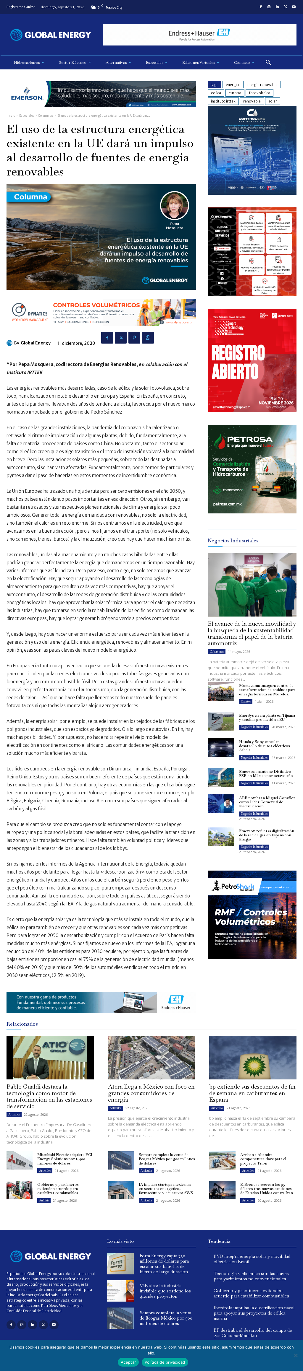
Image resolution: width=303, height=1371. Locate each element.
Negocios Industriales (254, 727)
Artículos (14, 1114)
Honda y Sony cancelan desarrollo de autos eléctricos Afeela (264, 746)
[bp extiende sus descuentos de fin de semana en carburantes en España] (252, 1057)
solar (272, 101)
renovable (252, 101)
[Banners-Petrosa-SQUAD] (252, 512)
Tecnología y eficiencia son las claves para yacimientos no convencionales (251, 1276)
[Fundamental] (199, 35)
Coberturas (216, 651)
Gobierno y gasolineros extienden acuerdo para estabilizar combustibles (58, 1189)
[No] (296, 1355)
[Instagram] (269, 7)
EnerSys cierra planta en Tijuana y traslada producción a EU (267, 717)
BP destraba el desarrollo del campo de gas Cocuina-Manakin (253, 1332)
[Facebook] (260, 7)
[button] (268, 62)
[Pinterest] (134, 338)
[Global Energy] (10, 343)
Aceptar (128, 1362)
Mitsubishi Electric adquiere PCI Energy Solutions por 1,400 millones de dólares (64, 1159)
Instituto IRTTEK (223, 101)
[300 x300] (252, 294)
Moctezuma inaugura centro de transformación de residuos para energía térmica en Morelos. (267, 690)
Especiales (26, 116)
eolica (216, 93)
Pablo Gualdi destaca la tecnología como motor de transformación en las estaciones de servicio (49, 1096)
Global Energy (36, 343)
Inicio (11, 116)
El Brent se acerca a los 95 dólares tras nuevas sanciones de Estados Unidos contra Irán (266, 1189)
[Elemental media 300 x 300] (252, 410)
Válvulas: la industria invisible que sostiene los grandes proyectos (165, 1291)
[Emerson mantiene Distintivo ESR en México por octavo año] (221, 777)
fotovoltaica (259, 93)
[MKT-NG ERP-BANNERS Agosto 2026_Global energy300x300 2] (252, 193)
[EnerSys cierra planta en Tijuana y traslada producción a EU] (221, 721)
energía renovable (262, 84)
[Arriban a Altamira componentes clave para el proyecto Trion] (222, 1160)
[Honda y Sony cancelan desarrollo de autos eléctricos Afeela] (221, 747)
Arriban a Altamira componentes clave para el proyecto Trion (263, 1159)
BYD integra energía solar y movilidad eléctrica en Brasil (252, 1258)
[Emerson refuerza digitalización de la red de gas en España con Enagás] (221, 836)
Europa (235, 93)
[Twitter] (285, 7)
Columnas (45, 116)
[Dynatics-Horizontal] (101, 331)
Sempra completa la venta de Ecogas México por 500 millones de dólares (167, 1159)
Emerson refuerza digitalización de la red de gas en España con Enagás (266, 835)
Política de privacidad (165, 1362)
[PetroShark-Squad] (252, 964)
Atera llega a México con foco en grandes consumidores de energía (151, 1093)
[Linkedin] (277, 7)
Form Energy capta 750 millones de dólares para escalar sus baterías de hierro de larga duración (164, 1263)
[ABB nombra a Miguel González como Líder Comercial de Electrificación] (221, 803)
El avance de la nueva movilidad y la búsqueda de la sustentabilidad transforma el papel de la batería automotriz (252, 633)
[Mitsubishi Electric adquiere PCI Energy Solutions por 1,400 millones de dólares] (20, 1160)
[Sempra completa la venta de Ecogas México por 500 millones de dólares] (121, 1160)
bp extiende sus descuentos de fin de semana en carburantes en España (252, 1093)
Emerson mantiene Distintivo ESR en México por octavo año (266, 773)
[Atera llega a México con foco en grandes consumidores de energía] (151, 1057)
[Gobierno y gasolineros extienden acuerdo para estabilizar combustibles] (20, 1190)
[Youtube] (293, 7)
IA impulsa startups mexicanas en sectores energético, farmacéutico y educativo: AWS (166, 1189)
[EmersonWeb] (101, 112)
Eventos (246, 701)
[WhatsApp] (148, 338)
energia (232, 84)
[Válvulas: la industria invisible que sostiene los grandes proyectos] (120, 1291)
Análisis (44, 1200)
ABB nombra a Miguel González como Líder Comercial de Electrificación (267, 802)
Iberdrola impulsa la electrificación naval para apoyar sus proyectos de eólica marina (254, 1313)
